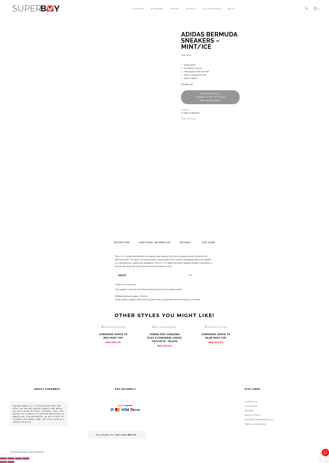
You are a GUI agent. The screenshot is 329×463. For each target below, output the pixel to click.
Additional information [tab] (154, 242)
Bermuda (191, 119)
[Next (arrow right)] (10, 462)
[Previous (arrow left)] (3, 462)
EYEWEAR (157, 9)
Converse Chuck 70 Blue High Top (216, 336)
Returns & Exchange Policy (259, 420)
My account (251, 406)
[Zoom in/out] (3, 458)
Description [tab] (122, 242)
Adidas (184, 119)
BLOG (231, 9)
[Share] (18, 458)
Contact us (251, 402)
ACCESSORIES (212, 9)
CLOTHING (137, 9)
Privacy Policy (253, 415)
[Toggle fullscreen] (10, 458)
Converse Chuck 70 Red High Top (113, 336)
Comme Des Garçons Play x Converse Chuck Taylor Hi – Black (164, 338)
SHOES (174, 9)
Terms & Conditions (255, 424)
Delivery (249, 411)
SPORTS (191, 9)
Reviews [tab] (186, 242)
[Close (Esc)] (25, 458)
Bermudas (163, 263)
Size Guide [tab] (208, 242)
